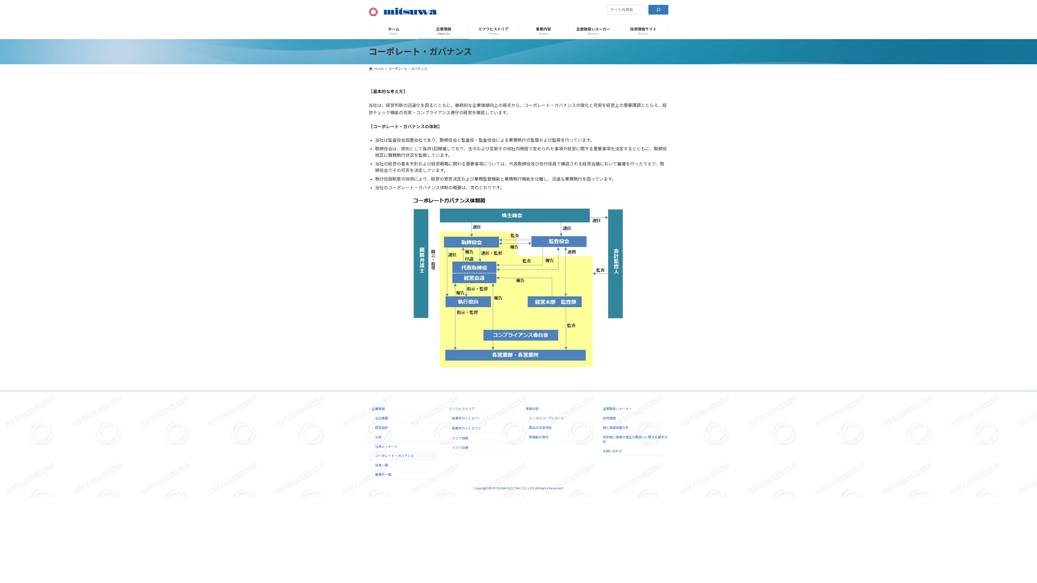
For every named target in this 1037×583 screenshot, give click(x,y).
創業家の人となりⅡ (466, 428)
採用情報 (609, 418)
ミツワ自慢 (460, 447)
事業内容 (532, 409)
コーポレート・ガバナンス (394, 456)
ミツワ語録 (460, 438)
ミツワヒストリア (462, 409)
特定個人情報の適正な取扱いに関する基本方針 (635, 439)
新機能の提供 (538, 437)
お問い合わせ (612, 451)
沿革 (378, 437)
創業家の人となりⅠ (466, 418)
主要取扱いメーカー (617, 409)
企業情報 (378, 409)
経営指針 (381, 428)
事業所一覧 (383, 475)
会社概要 (381, 418)
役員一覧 (381, 465)
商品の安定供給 (540, 428)
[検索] (658, 10)
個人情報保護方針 (616, 428)
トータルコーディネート (546, 418)
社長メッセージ (386, 446)
